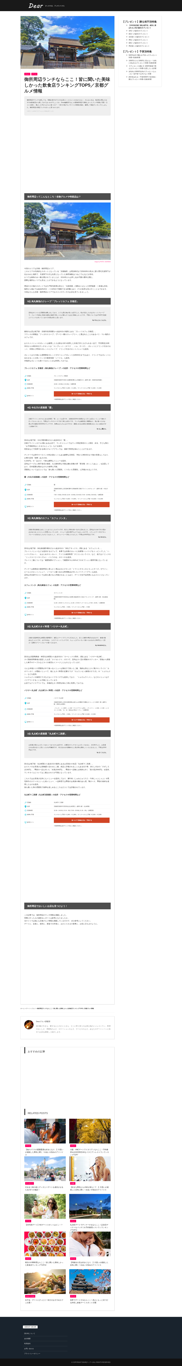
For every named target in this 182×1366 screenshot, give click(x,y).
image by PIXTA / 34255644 (103, 261)
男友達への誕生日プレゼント (139, 46)
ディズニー (29, 1183)
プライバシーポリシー (32, 1353)
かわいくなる (30, 1296)
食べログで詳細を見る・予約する (82, 393)
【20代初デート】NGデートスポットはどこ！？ (44, 1225)
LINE (72, 1183)
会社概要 (27, 1339)
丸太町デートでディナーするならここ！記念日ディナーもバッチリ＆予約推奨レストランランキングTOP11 (89, 1227)
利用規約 (27, 1343)
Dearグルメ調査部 (43, 1021)
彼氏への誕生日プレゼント (138, 43)
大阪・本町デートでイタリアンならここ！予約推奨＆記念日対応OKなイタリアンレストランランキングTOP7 (89, 1152)
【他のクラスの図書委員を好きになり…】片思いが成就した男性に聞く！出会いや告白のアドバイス (44, 1152)
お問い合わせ (29, 1349)
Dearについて (29, 1333)
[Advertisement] (45, 137)
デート (34, 74)
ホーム (22, 1008)
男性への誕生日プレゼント (138, 40)
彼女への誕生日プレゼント (138, 34)
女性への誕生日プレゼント (138, 31)
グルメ (27, 74)
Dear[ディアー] (87, 1362)
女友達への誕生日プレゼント (139, 37)
